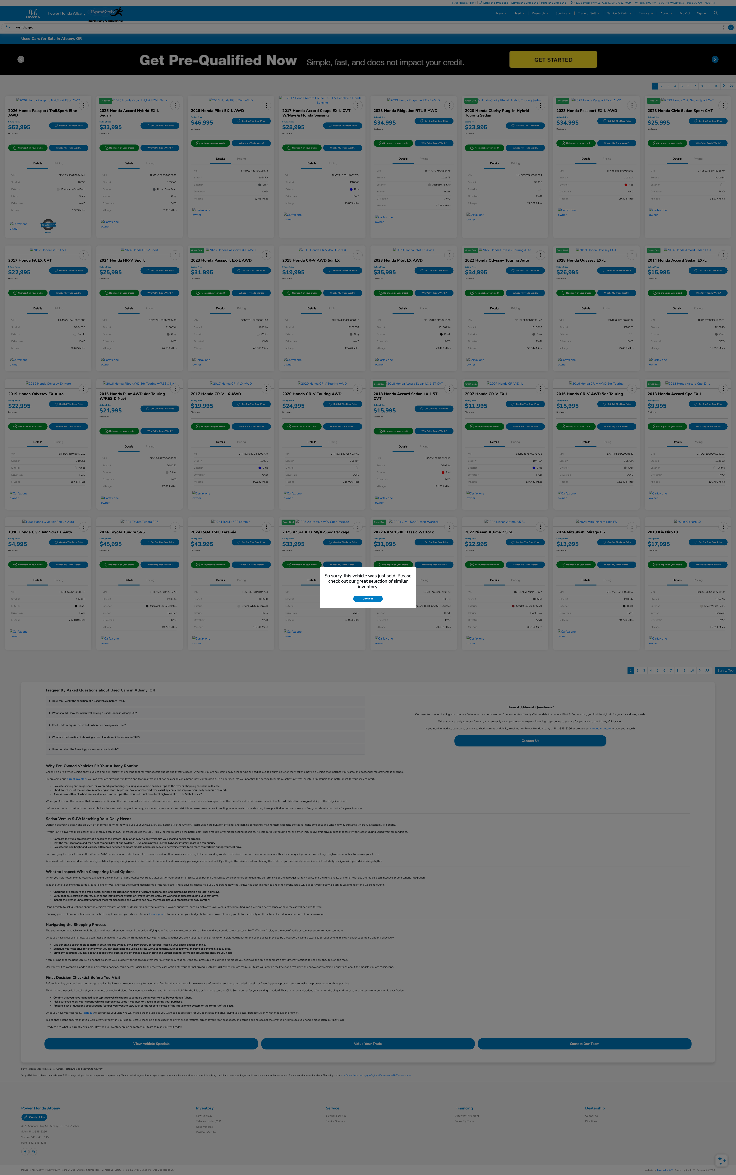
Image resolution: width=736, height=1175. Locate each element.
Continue (368, 598)
